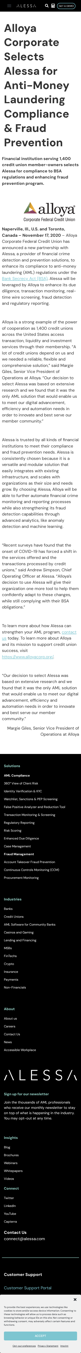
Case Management (17, 846)
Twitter (9, 1198)
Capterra (10, 1222)
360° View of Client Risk (21, 783)
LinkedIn (10, 1206)
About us (10, 1018)
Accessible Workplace (20, 1050)
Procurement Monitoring (21, 878)
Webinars (10, 1163)
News (8, 1042)
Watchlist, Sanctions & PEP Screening (31, 799)
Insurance (11, 972)
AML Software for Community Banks (29, 924)
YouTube (10, 1214)
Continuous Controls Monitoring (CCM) (31, 870)
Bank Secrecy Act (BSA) (25, 278)
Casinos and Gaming (19, 932)
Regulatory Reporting (19, 823)
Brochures (11, 1155)
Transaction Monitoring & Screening (29, 815)
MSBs (8, 948)
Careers (9, 1026)
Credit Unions (14, 917)
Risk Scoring (12, 830)
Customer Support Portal (28, 1288)
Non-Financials (15, 987)
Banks (8, 909)
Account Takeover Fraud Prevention (29, 862)
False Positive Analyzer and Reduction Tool (34, 807)
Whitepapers (13, 1171)
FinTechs (10, 956)
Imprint (64, 1345)
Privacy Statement (48, 1345)
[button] (75, 1299)
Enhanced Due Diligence (21, 838)
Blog (7, 1147)
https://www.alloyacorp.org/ (27, 657)
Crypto (9, 964)
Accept (40, 1336)
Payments (11, 979)
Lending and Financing (20, 940)
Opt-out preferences (24, 1345)
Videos (9, 1179)
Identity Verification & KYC (23, 791)
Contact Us (12, 1034)
